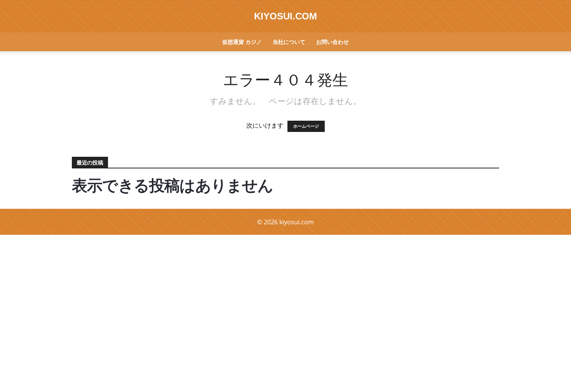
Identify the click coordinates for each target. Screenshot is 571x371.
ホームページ (306, 126)
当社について (289, 41)
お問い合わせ (332, 41)
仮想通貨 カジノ (242, 41)
